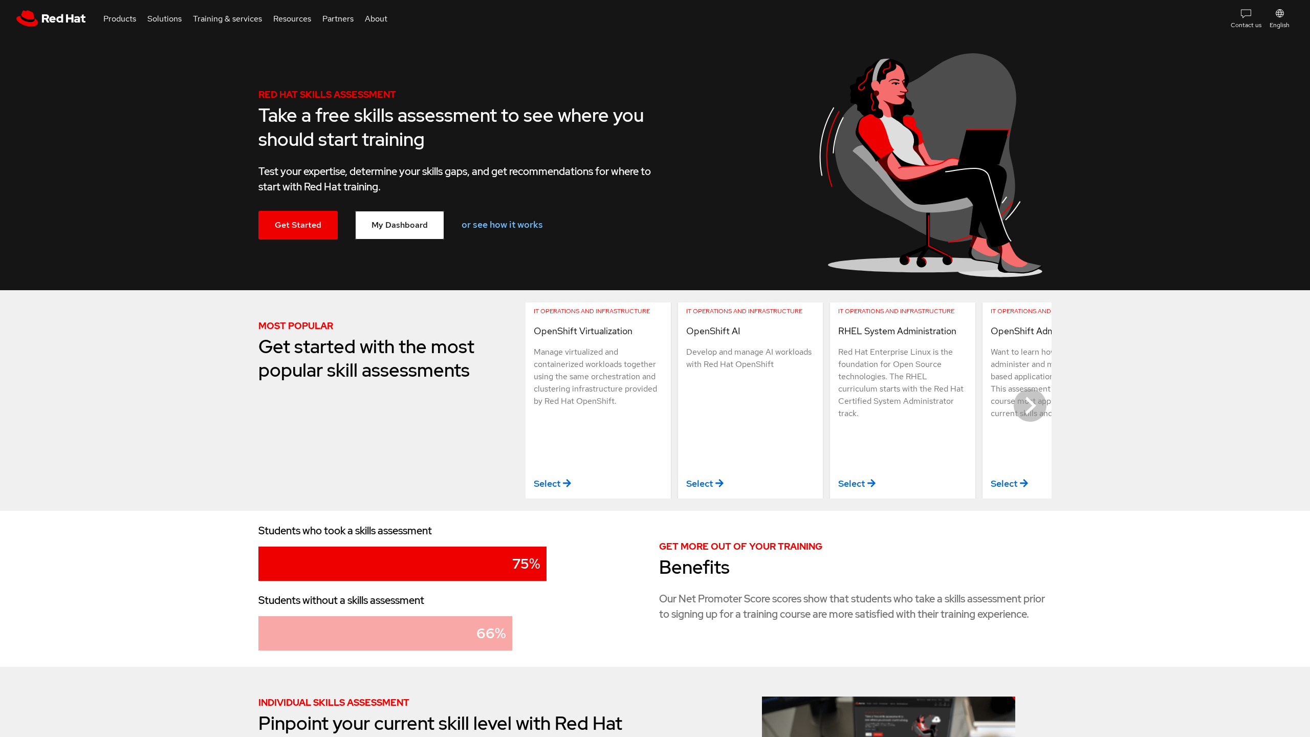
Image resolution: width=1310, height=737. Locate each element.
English (1280, 25)
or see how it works (502, 224)
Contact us (1246, 25)
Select (547, 483)
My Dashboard (400, 225)
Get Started (298, 225)
